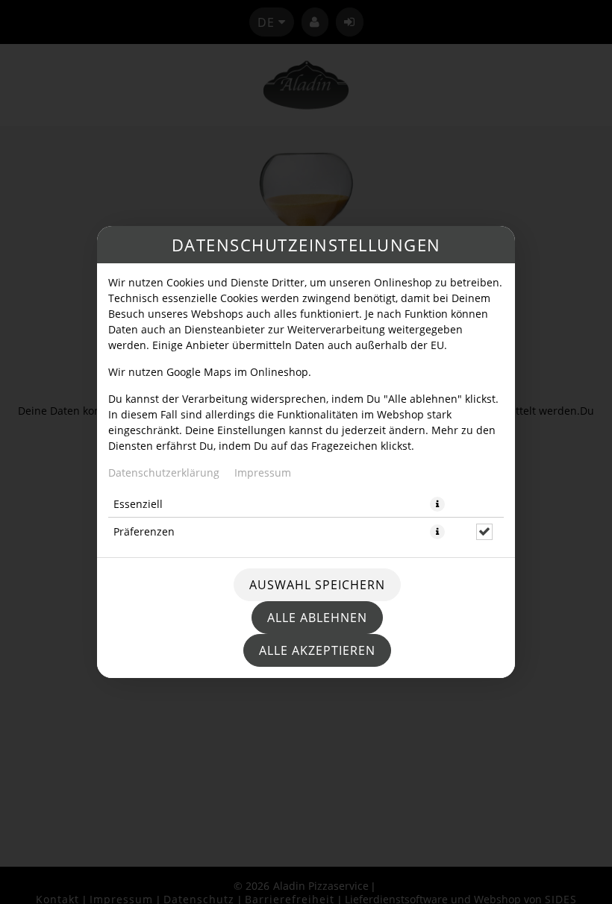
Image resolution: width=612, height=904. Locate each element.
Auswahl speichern (317, 585)
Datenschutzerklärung (163, 472)
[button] (437, 504)
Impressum (262, 472)
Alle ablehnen (317, 617)
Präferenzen (144, 531)
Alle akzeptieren (317, 650)
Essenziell (138, 504)
